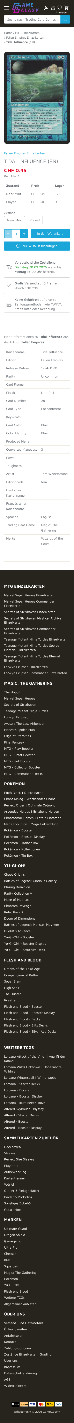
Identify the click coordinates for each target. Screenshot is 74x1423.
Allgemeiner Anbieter (20, 1304)
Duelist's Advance (17, 931)
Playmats (11, 1165)
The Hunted (13, 994)
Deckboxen (12, 1147)
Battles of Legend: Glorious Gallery (30, 881)
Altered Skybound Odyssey (24, 1109)
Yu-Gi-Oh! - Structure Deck (24, 950)
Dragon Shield (14, 1235)
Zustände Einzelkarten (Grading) (28, 1354)
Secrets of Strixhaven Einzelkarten (30, 612)
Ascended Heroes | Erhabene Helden (31, 811)
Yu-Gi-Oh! (11, 1285)
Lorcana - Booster (17, 1090)
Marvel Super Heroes (19, 698)
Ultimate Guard (15, 1228)
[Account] (46, 7)
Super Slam (12, 981)
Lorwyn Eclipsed (16, 717)
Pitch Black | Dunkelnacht (23, 792)
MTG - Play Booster (19, 748)
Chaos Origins (14, 874)
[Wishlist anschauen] (59, 7)
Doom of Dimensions (19, 918)
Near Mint (14, 220)
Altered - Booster (17, 1121)
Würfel (9, 1184)
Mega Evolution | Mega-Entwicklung (31, 824)
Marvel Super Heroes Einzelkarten (29, 595)
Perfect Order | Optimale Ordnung (30, 805)
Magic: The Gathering (20, 1272)
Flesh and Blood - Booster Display (29, 1013)
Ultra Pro (10, 1247)
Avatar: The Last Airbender (24, 723)
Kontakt (10, 1342)
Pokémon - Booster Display (24, 836)
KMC (7, 1260)
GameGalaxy (51, 1411)
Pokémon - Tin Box (18, 855)
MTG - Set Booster (18, 761)
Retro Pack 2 (13, 912)
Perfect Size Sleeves (19, 1159)
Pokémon (11, 1279)
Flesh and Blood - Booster (23, 1006)
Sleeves (9, 1153)
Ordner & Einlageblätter (21, 1190)
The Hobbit (12, 692)
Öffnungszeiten (15, 1329)
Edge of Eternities (17, 736)
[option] (37, 96)
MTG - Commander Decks (23, 773)
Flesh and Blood (16, 1291)
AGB (7, 1379)
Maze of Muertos (16, 899)
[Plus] (24, 233)
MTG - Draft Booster (19, 755)
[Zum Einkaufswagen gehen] (66, 7)
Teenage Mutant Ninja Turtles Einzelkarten (35, 639)
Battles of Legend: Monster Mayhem (31, 924)
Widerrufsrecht (15, 1385)
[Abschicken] (65, 19)
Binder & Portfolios (18, 1197)
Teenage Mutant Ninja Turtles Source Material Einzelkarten (31, 648)
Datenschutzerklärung (20, 1373)
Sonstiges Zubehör (18, 1203)
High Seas (11, 988)
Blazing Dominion (17, 887)
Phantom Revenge (17, 906)
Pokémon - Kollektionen (22, 849)
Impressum (12, 1367)
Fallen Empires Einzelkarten (24, 153)
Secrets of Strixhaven (20, 704)
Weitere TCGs (14, 1297)
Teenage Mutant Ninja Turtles (26, 711)
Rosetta (10, 1000)
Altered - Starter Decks (21, 1115)
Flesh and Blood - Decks (22, 1019)
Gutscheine (12, 1209)
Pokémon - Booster (18, 830)
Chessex (10, 1253)
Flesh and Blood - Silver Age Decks (30, 1031)
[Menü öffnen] (6, 7)
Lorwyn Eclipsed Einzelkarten (26, 667)
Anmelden (62, 12)
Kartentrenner (14, 1178)
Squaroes (11, 1266)
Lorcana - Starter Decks (22, 1084)
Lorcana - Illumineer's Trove (24, 1103)
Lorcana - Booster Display (23, 1096)
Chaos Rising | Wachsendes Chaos (29, 799)
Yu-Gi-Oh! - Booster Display (25, 943)
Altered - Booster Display (23, 1127)
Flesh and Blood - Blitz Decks (26, 1025)
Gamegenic (12, 1241)
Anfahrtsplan (13, 1335)
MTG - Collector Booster (22, 767)
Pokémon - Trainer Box (21, 843)
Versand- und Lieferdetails (23, 1323)
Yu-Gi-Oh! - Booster (19, 937)
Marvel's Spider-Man (19, 730)
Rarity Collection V (18, 893)
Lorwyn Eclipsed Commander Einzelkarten (35, 673)
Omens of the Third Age (22, 969)
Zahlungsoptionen (17, 1348)
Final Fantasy (14, 742)
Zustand (9, 212)
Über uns (10, 1360)
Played (35, 220)
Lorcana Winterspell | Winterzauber (31, 1077)
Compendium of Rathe (21, 975)
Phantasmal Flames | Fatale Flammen (32, 818)
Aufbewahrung (15, 1172)
